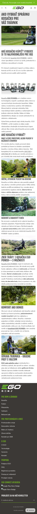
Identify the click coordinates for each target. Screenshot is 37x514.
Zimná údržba (6, 433)
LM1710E (27, 151)
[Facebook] (2, 391)
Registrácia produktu (8, 471)
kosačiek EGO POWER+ (19, 58)
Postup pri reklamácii (8, 474)
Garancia (4, 452)
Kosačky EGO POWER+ (9, 264)
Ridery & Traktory (7, 430)
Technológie (5, 448)
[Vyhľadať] (6, 8)
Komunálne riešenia (8, 426)
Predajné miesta (6, 478)
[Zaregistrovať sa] (34, 500)
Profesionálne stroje (8, 423)
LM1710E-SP (5, 154)
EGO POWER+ (20, 507)
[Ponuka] (2, 8)
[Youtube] (8, 391)
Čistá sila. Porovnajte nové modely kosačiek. (17, 3)
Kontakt (4, 455)
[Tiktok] (11, 391)
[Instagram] (5, 391)
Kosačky (9, 98)
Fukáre (3, 404)
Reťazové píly (5, 414)
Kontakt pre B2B (7, 437)
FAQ (2, 467)
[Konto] (31, 8)
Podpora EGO (6, 464)
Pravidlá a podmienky (18, 510)
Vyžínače (4, 411)
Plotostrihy (5, 407)
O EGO (3, 445)
